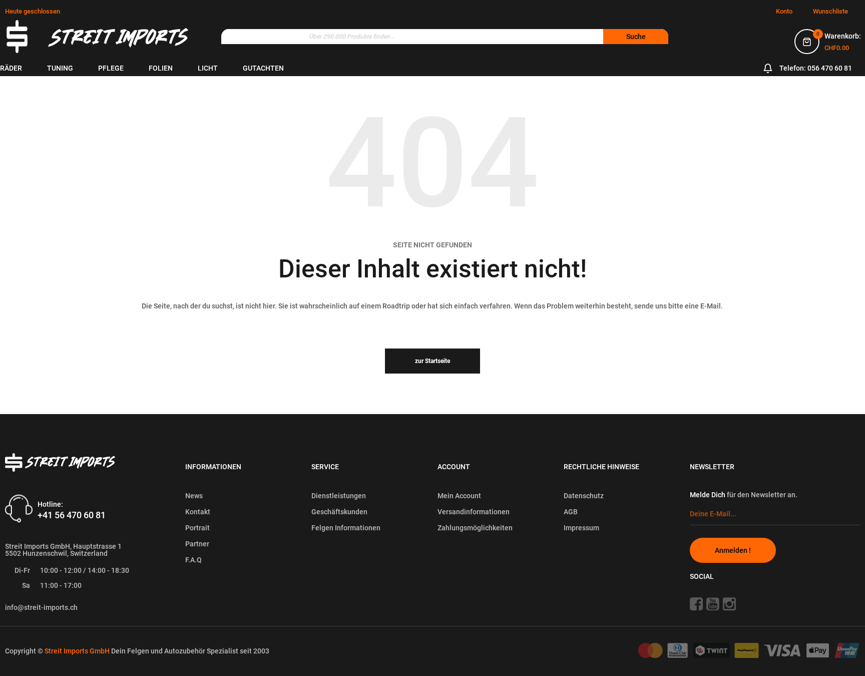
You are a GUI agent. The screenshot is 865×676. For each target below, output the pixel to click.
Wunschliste (830, 11)
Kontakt (197, 512)
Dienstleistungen (338, 496)
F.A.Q (193, 560)
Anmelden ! (733, 550)
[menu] (320, 68)
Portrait (197, 528)
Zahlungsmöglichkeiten (475, 528)
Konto (784, 11)
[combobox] (444, 36)
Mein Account (459, 496)
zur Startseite (432, 361)
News (194, 496)
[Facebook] (697, 604)
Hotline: (50, 504)
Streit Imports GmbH (78, 651)
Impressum (581, 528)
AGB (571, 512)
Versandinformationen (474, 512)
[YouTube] (713, 604)
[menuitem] (11, 68)
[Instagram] (733, 604)
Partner (197, 544)
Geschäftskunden (339, 512)
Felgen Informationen (345, 528)
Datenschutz (584, 496)
